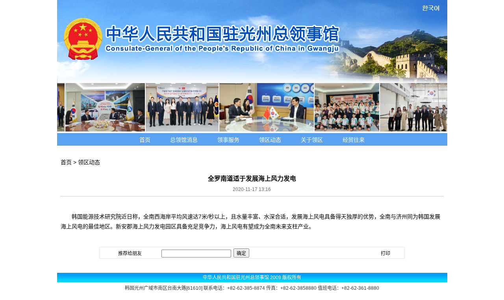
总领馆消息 (184, 140)
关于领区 (312, 140)
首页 (144, 140)
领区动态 (270, 140)
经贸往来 (354, 140)
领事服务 (228, 140)
